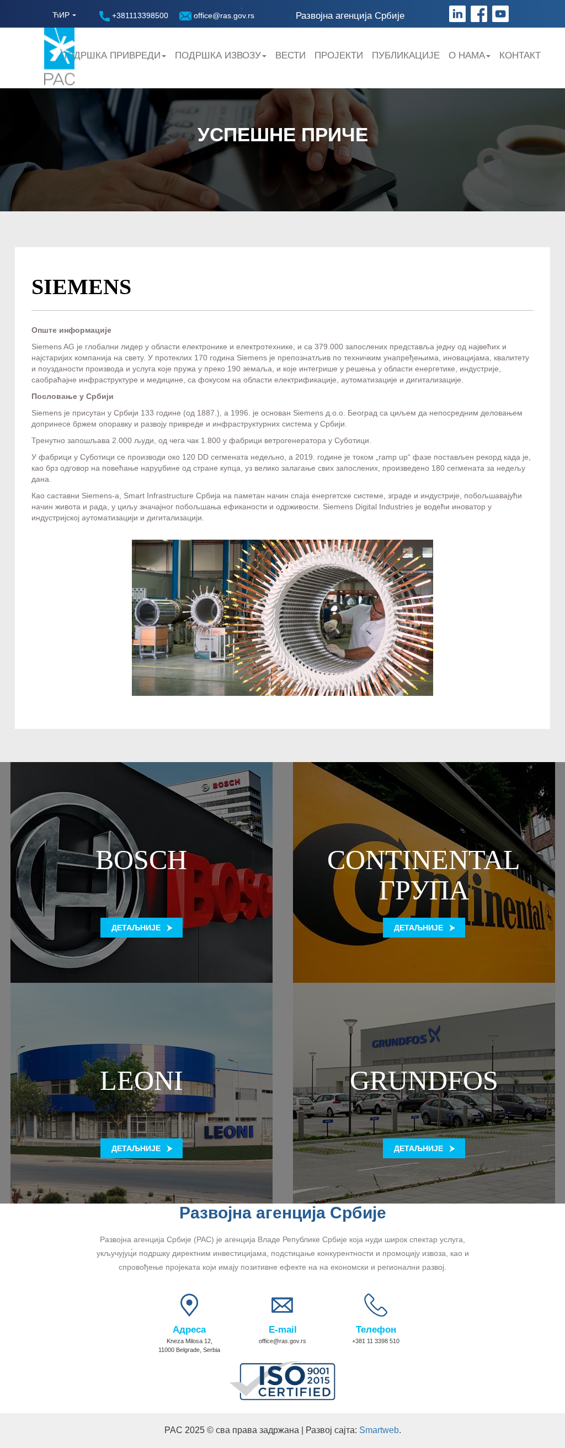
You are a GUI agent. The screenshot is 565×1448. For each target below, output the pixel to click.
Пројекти (339, 55)
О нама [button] (467, 55)
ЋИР (61, 14)
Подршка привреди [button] (110, 55)
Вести (290, 55)
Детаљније (136, 927)
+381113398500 (139, 15)
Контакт (520, 55)
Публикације (406, 55)
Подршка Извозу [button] (218, 55)
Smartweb (379, 1430)
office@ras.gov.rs (222, 15)
